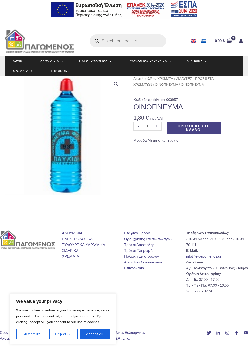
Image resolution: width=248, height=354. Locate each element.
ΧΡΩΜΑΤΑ (20, 71)
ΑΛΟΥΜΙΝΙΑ (49, 61)
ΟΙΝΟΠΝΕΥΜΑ (166, 84)
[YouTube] (246, 333)
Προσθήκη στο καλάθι (194, 128)
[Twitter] (209, 333)
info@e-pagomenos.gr (203, 256)
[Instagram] (227, 333)
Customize (32, 334)
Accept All (94, 334)
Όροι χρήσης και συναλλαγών (148, 239)
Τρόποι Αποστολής (139, 245)
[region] (63, 318)
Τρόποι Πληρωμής (139, 250)
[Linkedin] (218, 333)
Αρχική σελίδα (144, 79)
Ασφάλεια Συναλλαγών (143, 262)
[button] (116, 84)
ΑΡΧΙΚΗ (19, 61)
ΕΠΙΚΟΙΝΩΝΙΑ (59, 71)
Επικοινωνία (134, 268)
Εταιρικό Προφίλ (137, 233)
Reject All (63, 334)
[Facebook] (236, 333)
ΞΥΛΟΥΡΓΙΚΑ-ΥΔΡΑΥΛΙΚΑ (147, 61)
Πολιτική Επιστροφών (141, 256)
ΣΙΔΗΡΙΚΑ (194, 61)
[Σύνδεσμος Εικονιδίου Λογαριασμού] (241, 41)
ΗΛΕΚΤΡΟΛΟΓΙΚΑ (93, 61)
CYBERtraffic (118, 338)
